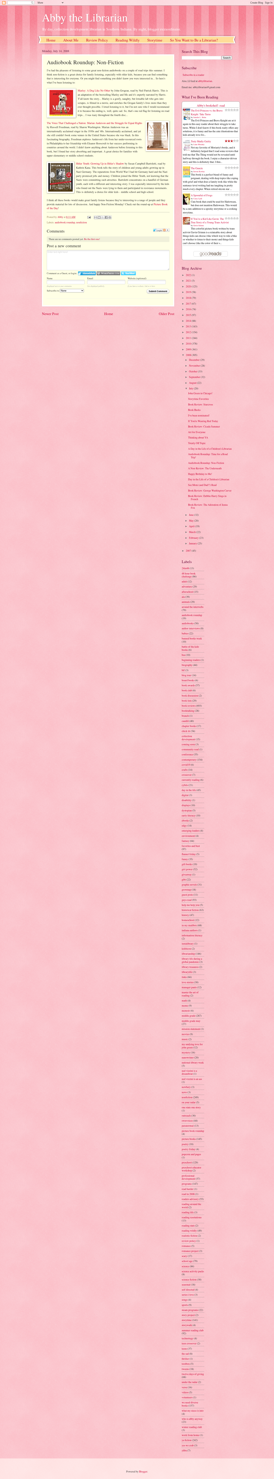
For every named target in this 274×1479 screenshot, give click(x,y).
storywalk (187, 1325)
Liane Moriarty (198, 144)
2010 (189, 343)
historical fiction (190, 910)
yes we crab (188, 1445)
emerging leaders (190, 830)
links (184, 977)
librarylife (187, 972)
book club (187, 690)
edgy (184, 825)
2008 (189, 355)
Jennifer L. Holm (199, 117)
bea (183, 655)
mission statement (191, 1029)
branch (185, 715)
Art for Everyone (196, 432)
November (195, 365)
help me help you (190, 905)
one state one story (191, 1107)
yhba (184, 1450)
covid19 (186, 764)
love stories (187, 982)
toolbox (186, 1363)
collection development (188, 737)
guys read (187, 900)
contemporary (189, 759)
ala (183, 597)
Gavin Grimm (198, 225)
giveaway (187, 874)
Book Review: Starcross (200, 404)
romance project (190, 1251)
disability (186, 800)
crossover (187, 774)
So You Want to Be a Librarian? (194, 40)
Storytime (154, 40)
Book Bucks (194, 410)
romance (186, 1246)
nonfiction (81, 222)
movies (185, 1034)
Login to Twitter (128, 273)
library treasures (190, 967)
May (191, 520)
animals (186, 602)
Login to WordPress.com (108, 273)
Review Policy (97, 40)
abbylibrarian (205, 81)
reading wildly (189, 1230)
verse (184, 1387)
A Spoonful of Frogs (201, 195)
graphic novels (189, 884)
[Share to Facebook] (106, 217)
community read (190, 749)
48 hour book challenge (189, 575)
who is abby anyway (192, 1419)
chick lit (186, 731)
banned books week (192, 638)
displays (186, 805)
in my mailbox (189, 925)
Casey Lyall (197, 198)
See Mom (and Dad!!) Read (202, 485)
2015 (189, 315)
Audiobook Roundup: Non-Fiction (206, 463)
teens (184, 1348)
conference (187, 754)
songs (185, 1299)
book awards (188, 685)
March (192, 532)
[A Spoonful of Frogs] (187, 204)
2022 (189, 275)
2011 (189, 338)
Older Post (166, 313)
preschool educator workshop (191, 1169)
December (194, 360)
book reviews (189, 705)
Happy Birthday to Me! (200, 474)
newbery (186, 1087)
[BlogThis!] (99, 217)
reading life (188, 1212)
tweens (185, 1369)
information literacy (192, 935)
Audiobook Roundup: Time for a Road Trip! (208, 455)
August (193, 383)
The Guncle (197, 168)
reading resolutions (191, 1217)
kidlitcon (186, 948)
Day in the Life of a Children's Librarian (208, 479)
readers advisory (190, 1199)
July (191, 388)
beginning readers (191, 660)
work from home (190, 1435)
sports (185, 1305)
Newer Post (50, 313)
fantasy (185, 841)
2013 (189, 326)
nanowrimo (188, 1057)
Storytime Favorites (198, 399)
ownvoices (187, 1120)
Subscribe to (53, 290)
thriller (185, 1358)
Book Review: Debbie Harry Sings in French (207, 497)
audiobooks (188, 623)
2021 (189, 280)
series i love (188, 1294)
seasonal (186, 1284)
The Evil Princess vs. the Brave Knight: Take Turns (207, 112)
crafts (185, 769)
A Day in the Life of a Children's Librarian (210, 448)
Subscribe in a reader (193, 75)
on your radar (189, 1102)
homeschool (188, 920)
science (185, 1266)
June (191, 515)
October (193, 371)
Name (50, 278)
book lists (187, 700)
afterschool (187, 591)
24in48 (185, 568)
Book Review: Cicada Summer (204, 426)
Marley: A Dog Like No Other (94, 90)
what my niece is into (193, 1410)
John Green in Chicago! (200, 393)
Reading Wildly (128, 40)
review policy (189, 1241)
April (192, 526)
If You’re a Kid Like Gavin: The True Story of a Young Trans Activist (210, 220)
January (193, 543)
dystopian (187, 810)
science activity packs (193, 1271)
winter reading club (192, 1427)
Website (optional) (137, 278)
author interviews (191, 628)
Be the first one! (92, 239)
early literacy (188, 815)
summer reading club (193, 1330)
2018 (189, 298)
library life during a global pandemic (192, 960)
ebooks (185, 820)
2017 (189, 303)
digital (185, 795)
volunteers (187, 1397)
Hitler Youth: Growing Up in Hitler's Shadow (100, 163)
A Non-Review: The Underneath (205, 468)
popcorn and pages (191, 1154)
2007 (189, 550)
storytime (187, 1320)
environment (188, 836)
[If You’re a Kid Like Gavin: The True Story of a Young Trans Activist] (187, 223)
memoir (186, 1010)
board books (188, 680)
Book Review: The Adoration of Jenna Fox (208, 506)
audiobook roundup (65, 222)
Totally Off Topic (197, 443)
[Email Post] (88, 217)
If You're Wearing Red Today (203, 421)
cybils (185, 785)
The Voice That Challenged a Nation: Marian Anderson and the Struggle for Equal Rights (94, 123)
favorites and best (191, 846)
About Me (70, 40)
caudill (185, 721)
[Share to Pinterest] (110, 217)
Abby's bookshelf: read (211, 105)
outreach (186, 1115)
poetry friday (188, 1149)
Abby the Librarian (85, 17)
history (185, 915)
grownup (186, 889)
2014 (189, 321)
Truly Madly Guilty (201, 141)
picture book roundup (193, 1131)
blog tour (186, 675)
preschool (187, 1162)
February (194, 537)
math (184, 1000)
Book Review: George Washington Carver (210, 490)
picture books (189, 1139)
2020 (189, 286)
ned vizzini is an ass (192, 1079)
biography (187, 665)
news (184, 1092)
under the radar (189, 1382)
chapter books (189, 726)
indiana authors (190, 930)
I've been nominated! (199, 415)
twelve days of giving (193, 1374)
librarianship (188, 953)
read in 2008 (188, 1194)
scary (184, 1256)
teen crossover (189, 1343)
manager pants (189, 987)
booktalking (188, 710)
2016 (189, 309)
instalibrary (188, 943)
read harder (187, 1189)
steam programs (190, 1310)
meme (185, 1005)
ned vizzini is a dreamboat (189, 1072)
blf (183, 670)
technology (187, 1338)
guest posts (187, 894)
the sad (185, 1353)
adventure (187, 586)
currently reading (191, 780)
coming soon (188, 744)
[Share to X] (103, 217)
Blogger (143, 1471)
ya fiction (186, 1440)
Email (90, 278)
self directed (188, 1289)
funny (185, 859)
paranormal (188, 1125)
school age (187, 1261)
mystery (186, 1052)
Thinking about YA (198, 437)
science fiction (189, 1279)
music (185, 1039)
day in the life (189, 790)
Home (51, 40)
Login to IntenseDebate (87, 273)
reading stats (188, 1225)
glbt (184, 879)
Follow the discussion (166, 230)
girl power (187, 869)
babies (185, 633)
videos (185, 1392)
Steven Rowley (199, 171)
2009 (189, 349)
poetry (185, 1144)
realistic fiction (189, 1235)
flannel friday (189, 854)
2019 (189, 292)
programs (187, 1183)
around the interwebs (192, 607)
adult (184, 581)
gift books (187, 864)
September (195, 377)
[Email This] (95, 217)
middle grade (188, 1015)
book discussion (190, 695)
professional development (188, 1177)
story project (188, 1315)
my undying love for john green (192, 1045)
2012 (189, 332)
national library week (193, 1062)
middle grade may (191, 1021)
